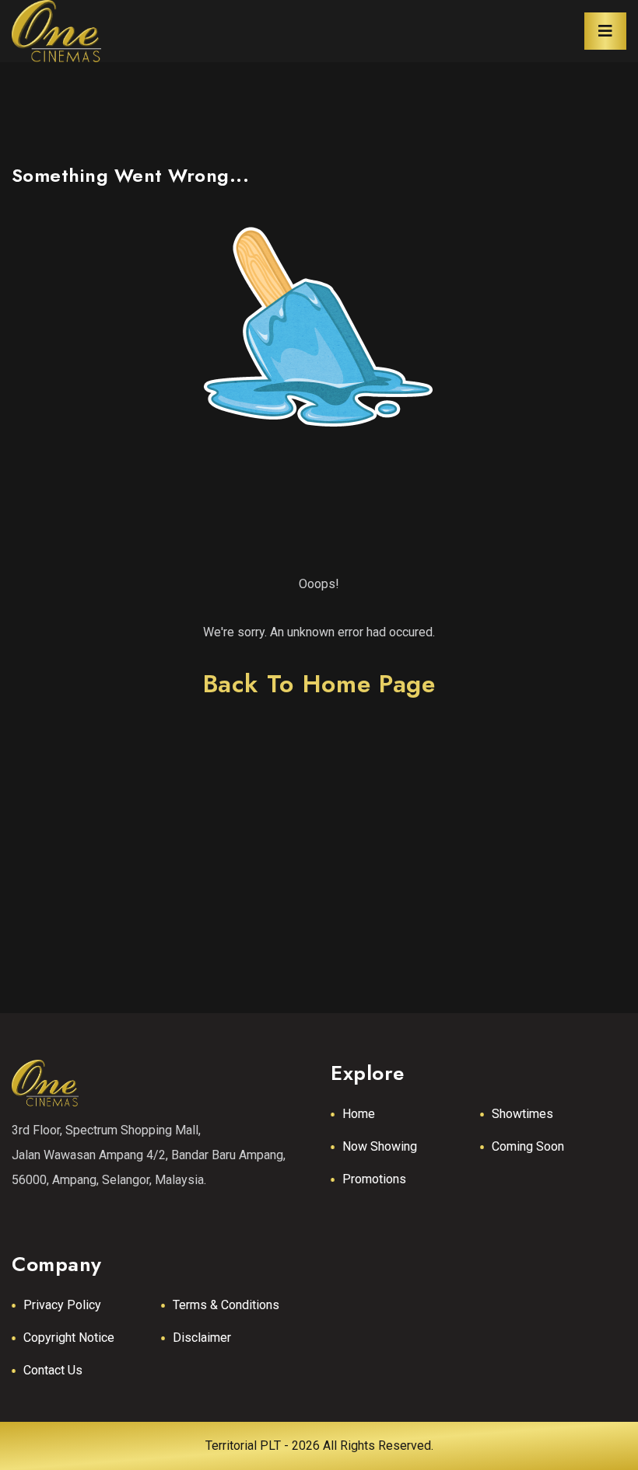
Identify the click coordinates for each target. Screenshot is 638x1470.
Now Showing (379, 1146)
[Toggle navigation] (605, 31)
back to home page (319, 684)
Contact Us (52, 1370)
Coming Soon (528, 1146)
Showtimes (522, 1113)
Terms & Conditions (226, 1305)
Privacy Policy (62, 1305)
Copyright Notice (68, 1337)
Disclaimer (202, 1337)
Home (358, 1113)
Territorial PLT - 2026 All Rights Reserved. (319, 1445)
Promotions (374, 1179)
